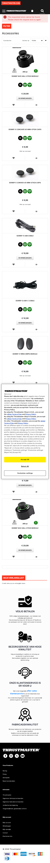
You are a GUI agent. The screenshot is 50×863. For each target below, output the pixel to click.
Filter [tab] (6, 26)
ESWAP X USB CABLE (25, 236)
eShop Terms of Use (14, 414)
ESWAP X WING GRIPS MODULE (25, 354)
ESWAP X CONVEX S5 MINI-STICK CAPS (25, 183)
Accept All (25, 459)
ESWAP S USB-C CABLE (25, 301)
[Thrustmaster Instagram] (11, 756)
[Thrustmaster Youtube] (23, 756)
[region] (25, 431)
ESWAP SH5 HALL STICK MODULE (25, 76)
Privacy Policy (30, 414)
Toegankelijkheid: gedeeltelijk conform (15, 808)
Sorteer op (25, 40)
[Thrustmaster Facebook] (5, 756)
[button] (13, 104)
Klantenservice (7, 836)
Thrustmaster (7, 795)
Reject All (25, 466)
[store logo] (16, 11)
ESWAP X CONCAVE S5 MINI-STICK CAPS (25, 129)
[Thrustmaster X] (17, 756)
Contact (5, 833)
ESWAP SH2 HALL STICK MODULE (25, 528)
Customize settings (25, 473)
